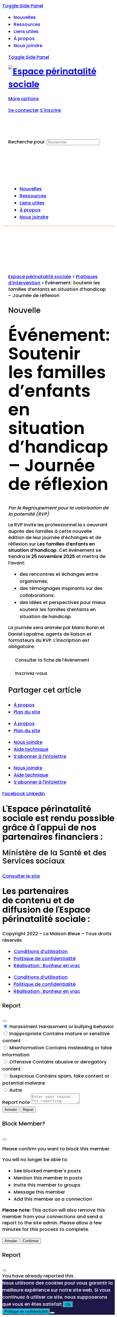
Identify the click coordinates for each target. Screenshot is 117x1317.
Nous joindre (28, 742)
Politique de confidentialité (45, 958)
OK (68, 1304)
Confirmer (31, 1241)
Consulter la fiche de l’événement (52, 660)
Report (28, 1109)
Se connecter (23, 110)
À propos (24, 705)
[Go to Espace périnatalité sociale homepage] (58, 84)
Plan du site (27, 712)
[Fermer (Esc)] (4, 1021)
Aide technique (31, 749)
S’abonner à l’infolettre (40, 756)
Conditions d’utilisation (41, 951)
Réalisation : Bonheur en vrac (47, 965)
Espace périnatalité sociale (39, 276)
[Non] (52, 1313)
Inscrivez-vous (31, 673)
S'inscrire (50, 110)
